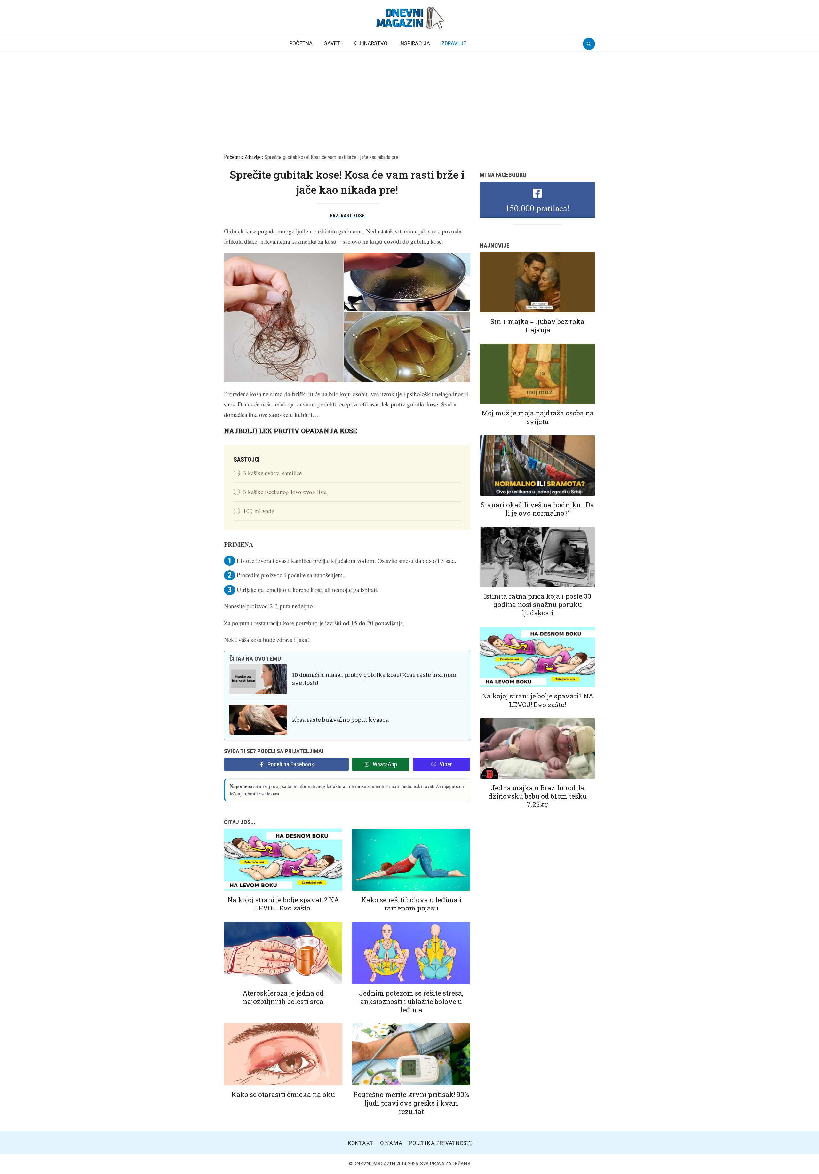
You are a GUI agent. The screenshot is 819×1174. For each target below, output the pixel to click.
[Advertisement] (409, 100)
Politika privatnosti (440, 1142)
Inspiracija (414, 43)
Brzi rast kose (347, 215)
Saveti (333, 43)
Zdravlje (453, 43)
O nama (391, 1142)
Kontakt (360, 1142)
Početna (301, 43)
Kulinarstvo (370, 43)
